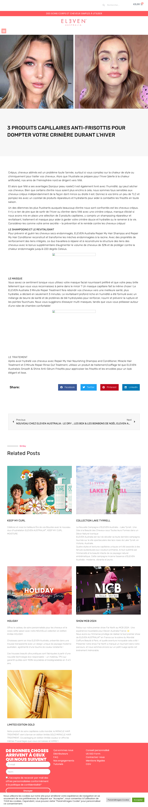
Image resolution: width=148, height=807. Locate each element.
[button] (3, 31)
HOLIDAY (12, 621)
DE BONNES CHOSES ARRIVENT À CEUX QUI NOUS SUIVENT (27, 755)
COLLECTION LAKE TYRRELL (93, 520)
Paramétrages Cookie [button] (118, 799)
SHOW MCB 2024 (86, 621)
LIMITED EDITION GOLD (21, 724)
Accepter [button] (138, 799)
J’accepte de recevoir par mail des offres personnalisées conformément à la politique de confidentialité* (27, 781)
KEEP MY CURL (16, 520)
